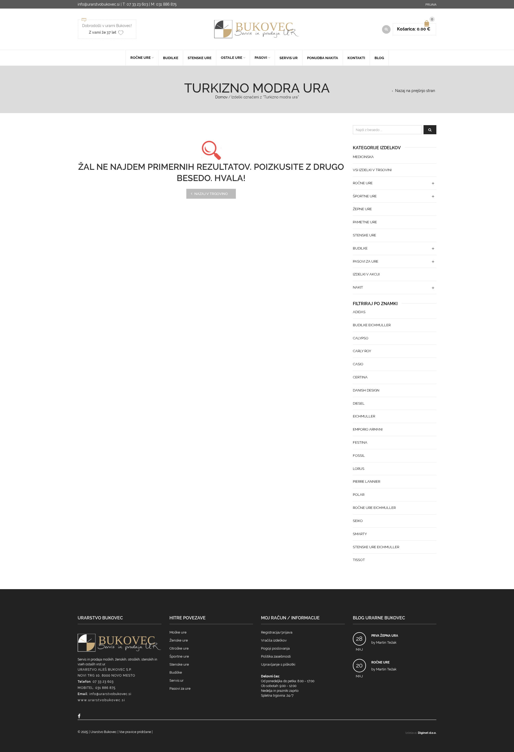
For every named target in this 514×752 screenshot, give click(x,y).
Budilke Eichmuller (372, 325)
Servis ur (288, 58)
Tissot (359, 560)
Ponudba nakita (322, 58)
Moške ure (178, 632)
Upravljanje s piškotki (278, 664)
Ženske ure (178, 640)
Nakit (358, 287)
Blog (379, 58)
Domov (221, 97)
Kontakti (356, 58)
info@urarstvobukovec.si (110, 694)
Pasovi (261, 58)
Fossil (359, 456)
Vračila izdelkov (274, 640)
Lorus (358, 469)
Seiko (358, 521)
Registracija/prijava (276, 632)
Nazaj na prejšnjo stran (415, 91)
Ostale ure (231, 58)
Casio (358, 364)
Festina (360, 442)
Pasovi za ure (365, 261)
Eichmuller (364, 416)
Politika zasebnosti (276, 656)
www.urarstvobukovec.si (101, 700)
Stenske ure (199, 58)
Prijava (430, 4)
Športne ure (365, 196)
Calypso (360, 338)
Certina (360, 377)
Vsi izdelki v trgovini (372, 170)
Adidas (359, 312)
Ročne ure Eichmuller (374, 508)
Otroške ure (179, 648)
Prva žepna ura (384, 636)
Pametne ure (365, 222)
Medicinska (363, 157)
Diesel (359, 403)
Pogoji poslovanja (275, 648)
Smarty (360, 534)
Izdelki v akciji (366, 274)
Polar (358, 495)
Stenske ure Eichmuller (376, 547)
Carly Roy (362, 351)
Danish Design (366, 390)
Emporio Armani (368, 429)
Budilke (170, 58)
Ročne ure (140, 58)
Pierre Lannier (366, 481)
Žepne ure (362, 209)
